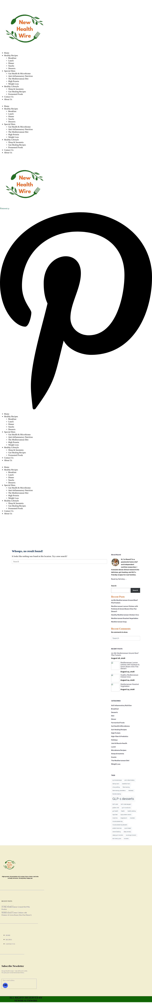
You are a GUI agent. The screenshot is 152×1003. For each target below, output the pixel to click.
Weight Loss (13, 84)
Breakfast (12, 58)
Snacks (11, 66)
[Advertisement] (76, 531)
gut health (115, 811)
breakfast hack (126, 783)
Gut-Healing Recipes (17, 91)
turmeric (126, 838)
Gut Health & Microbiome (19, 73)
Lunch (11, 60)
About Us (8, 99)
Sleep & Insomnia (15, 89)
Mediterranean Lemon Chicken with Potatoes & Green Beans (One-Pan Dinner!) (124, 608)
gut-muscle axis (126, 807)
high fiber (115, 814)
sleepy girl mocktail (118, 835)
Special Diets (9, 71)
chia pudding (116, 787)
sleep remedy (127, 831)
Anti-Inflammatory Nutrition (20, 76)
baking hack (116, 783)
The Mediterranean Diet (18, 79)
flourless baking (117, 794)
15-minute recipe (117, 780)
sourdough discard (131, 835)
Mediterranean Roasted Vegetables (124, 618)
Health (123, 811)
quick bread (127, 828)
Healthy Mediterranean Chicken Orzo (125, 615)
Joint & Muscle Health (119, 743)
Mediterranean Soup (119, 622)
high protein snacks (126, 814)
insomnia (115, 818)
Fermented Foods (15, 94)
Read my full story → (119, 579)
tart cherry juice (117, 838)
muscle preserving (117, 821)
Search (113, 586)
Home (6, 53)
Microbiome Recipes (118, 750)
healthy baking (132, 811)
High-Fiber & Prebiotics (119, 736)
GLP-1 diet (115, 804)
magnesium (123, 818)
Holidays (114, 740)
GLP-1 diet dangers (126, 804)
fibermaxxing (126, 787)
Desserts (11, 68)
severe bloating (117, 831)
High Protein (13, 81)
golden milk (116, 807)
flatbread (131, 790)
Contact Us (8, 97)
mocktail (132, 818)
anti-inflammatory (129, 780)
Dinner (11, 63)
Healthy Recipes (11, 55)
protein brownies (117, 828)
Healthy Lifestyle (11, 86)
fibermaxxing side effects (119, 790)
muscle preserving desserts (120, 824)
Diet (112, 716)
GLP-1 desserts (123, 799)
